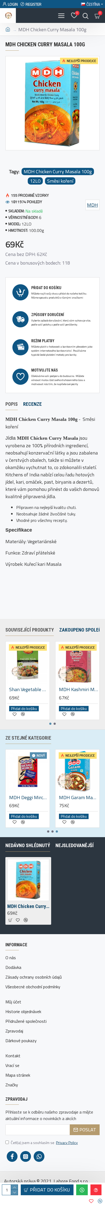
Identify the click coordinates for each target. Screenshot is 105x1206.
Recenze (32, 404)
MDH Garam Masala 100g (78, 797)
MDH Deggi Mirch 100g (28, 797)
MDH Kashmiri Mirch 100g (78, 689)
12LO (35, 181)
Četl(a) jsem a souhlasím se (44, 1142)
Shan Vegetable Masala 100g (28, 689)
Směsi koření (60, 181)
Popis (11, 404)
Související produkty (29, 630)
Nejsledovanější (74, 845)
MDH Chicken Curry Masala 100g (58, 171)
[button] (50, 724)
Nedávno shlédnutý (27, 845)
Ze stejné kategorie (28, 738)
